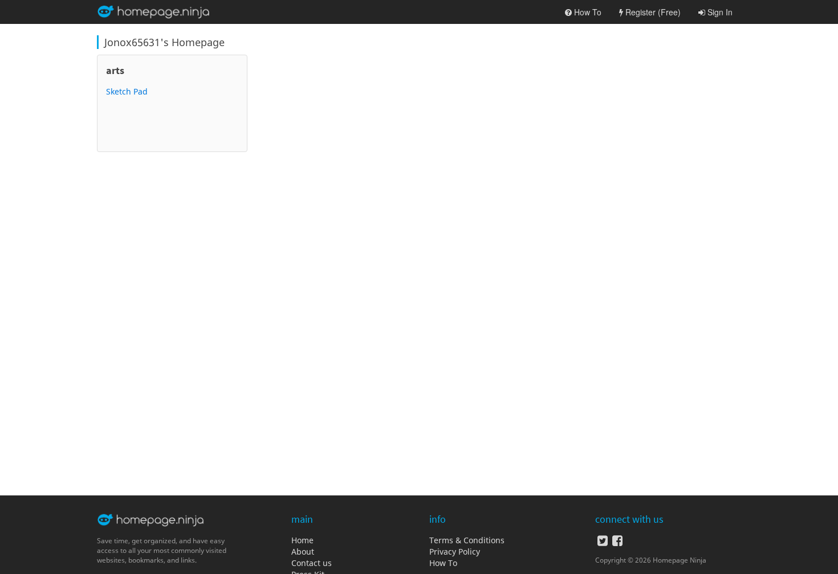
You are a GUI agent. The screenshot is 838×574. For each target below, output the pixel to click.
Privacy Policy (454, 551)
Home (302, 540)
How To (443, 562)
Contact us (311, 562)
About (302, 551)
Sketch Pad (127, 91)
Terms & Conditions (467, 540)
